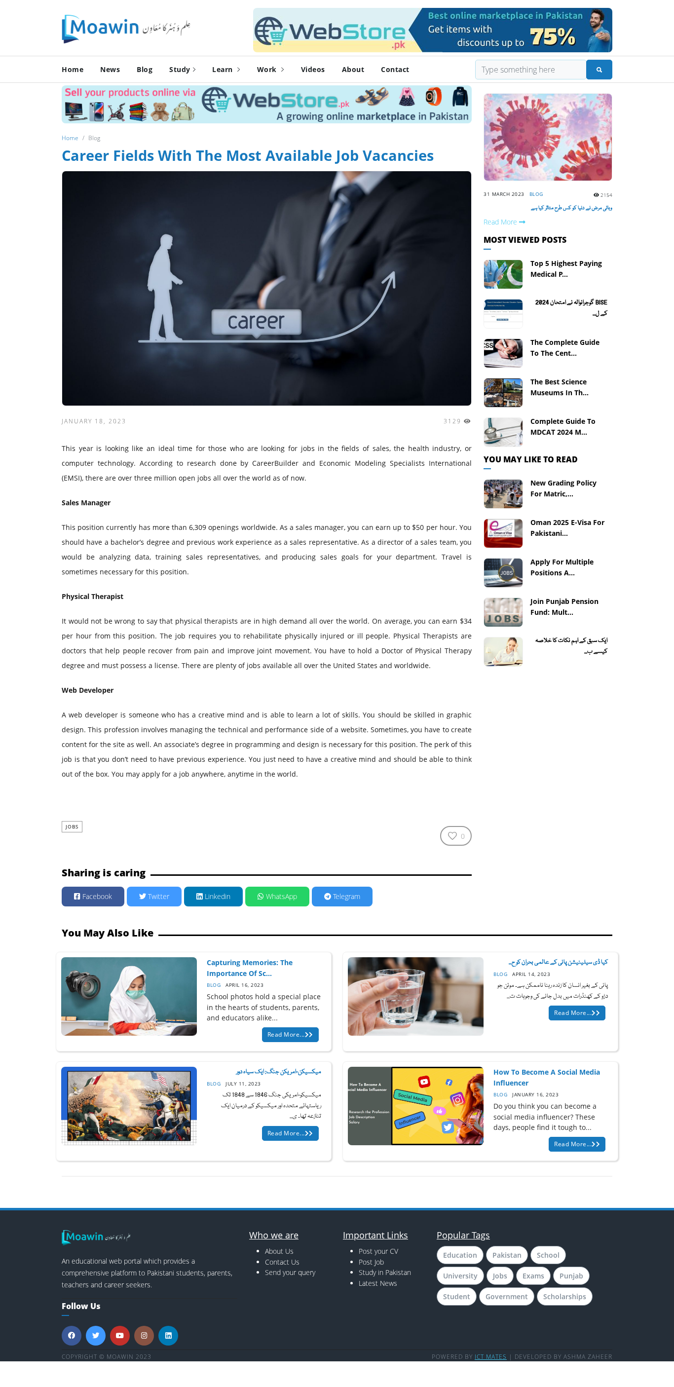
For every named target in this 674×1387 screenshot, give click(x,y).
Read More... (286, 1034)
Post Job (371, 1262)
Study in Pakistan (385, 1272)
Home (72, 69)
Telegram (345, 896)
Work (268, 69)
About (353, 69)
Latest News (378, 1283)
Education (460, 1255)
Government (507, 1296)
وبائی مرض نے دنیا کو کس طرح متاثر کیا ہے (571, 208)
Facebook (96, 896)
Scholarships (564, 1296)
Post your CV (378, 1251)
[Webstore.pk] (432, 28)
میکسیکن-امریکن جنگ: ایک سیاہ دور (278, 1072)
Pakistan (507, 1255)
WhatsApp (280, 896)
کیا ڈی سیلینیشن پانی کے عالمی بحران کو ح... (558, 962)
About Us (279, 1251)
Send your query (290, 1272)
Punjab (571, 1275)
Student (456, 1296)
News (110, 69)
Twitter (157, 896)
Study (179, 69)
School (548, 1255)
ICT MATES (491, 1356)
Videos (313, 69)
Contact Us (282, 1262)
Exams (533, 1275)
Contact (395, 69)
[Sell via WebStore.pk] (267, 104)
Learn (223, 69)
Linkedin (216, 896)
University (460, 1275)
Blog (144, 69)
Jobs (72, 826)
